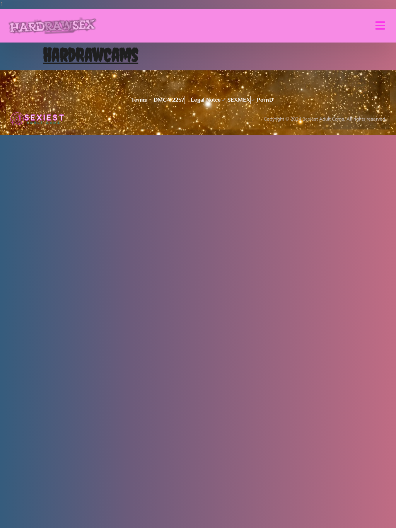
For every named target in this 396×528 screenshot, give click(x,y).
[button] (380, 25)
